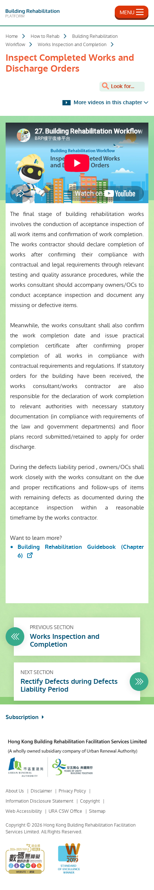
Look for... (122, 86)
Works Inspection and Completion (72, 45)
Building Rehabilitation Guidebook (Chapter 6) (81, 551)
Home (12, 36)
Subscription (23, 717)
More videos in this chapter (107, 102)
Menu (127, 12)
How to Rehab (45, 36)
